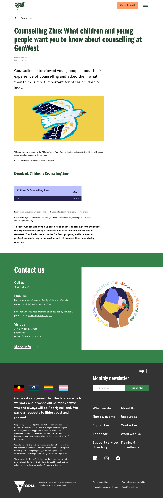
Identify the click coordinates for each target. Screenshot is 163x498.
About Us (128, 408)
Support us (101, 425)
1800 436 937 (21, 286)
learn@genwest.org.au (40, 315)
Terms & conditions (101, 482)
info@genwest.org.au (39, 304)
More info (22, 347)
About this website (130, 487)
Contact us (129, 425)
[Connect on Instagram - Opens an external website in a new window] (106, 458)
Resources (129, 417)
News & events (104, 417)
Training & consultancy (130, 444)
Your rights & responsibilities (134, 482)
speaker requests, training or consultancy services (45, 311)
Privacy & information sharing (105, 487)
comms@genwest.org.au (25, 220)
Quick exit (127, 5)
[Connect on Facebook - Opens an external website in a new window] (118, 458)
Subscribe (137, 388)
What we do (102, 408)
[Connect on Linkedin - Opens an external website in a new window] (95, 458)
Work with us (131, 434)
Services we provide (80, 212)
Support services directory (106, 444)
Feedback (100, 434)
